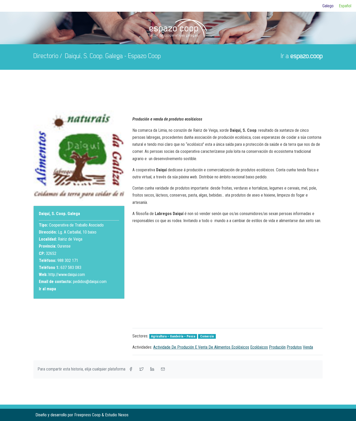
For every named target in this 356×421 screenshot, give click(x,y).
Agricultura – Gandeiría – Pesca (173, 336)
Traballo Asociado (89, 225)
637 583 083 (70, 267)
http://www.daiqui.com (66, 274)
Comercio (207, 336)
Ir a (302, 56)
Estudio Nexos (116, 414)
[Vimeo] (318, 415)
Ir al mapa (47, 288)
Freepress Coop (87, 414)
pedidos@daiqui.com (90, 281)
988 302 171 (67, 260)
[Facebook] (302, 415)
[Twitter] (310, 415)
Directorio (45, 56)
